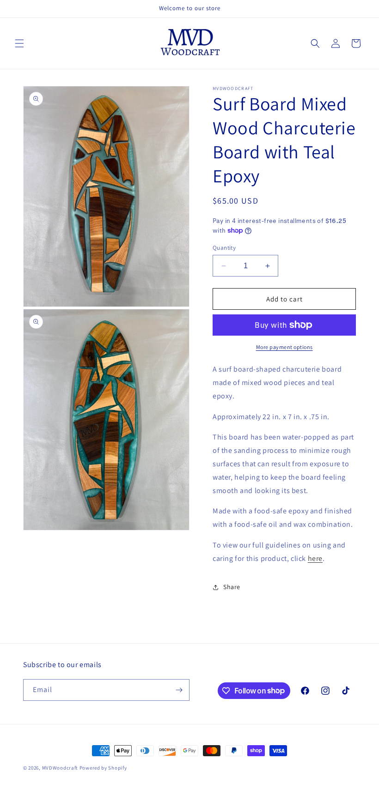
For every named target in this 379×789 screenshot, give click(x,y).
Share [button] (231, 587)
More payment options (284, 346)
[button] (19, 43)
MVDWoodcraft (60, 768)
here (315, 558)
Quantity (224, 248)
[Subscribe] (179, 690)
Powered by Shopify (103, 768)
